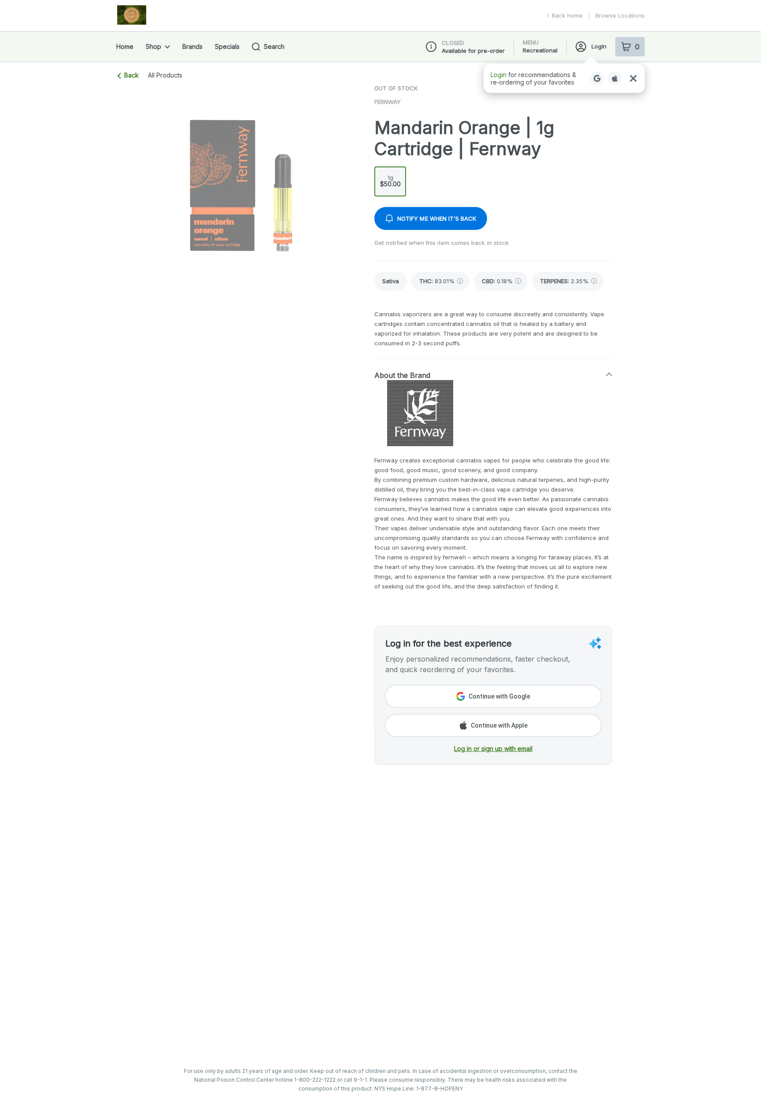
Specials (227, 46)
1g (390, 181)
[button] (493, 375)
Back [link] (131, 75)
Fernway (387, 101)
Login (598, 46)
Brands (192, 46)
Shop (153, 46)
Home (124, 46)
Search (274, 46)
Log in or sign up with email (493, 748)
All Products (165, 75)
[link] (390, 281)
